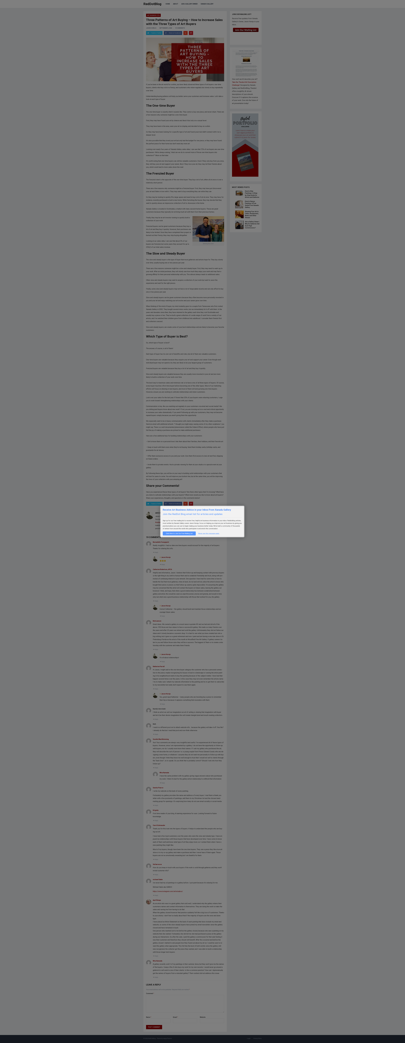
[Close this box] (244, 506)
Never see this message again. (208, 533)
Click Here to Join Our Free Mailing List (179, 533)
